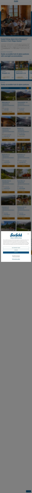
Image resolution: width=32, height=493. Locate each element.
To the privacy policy (16, 259)
